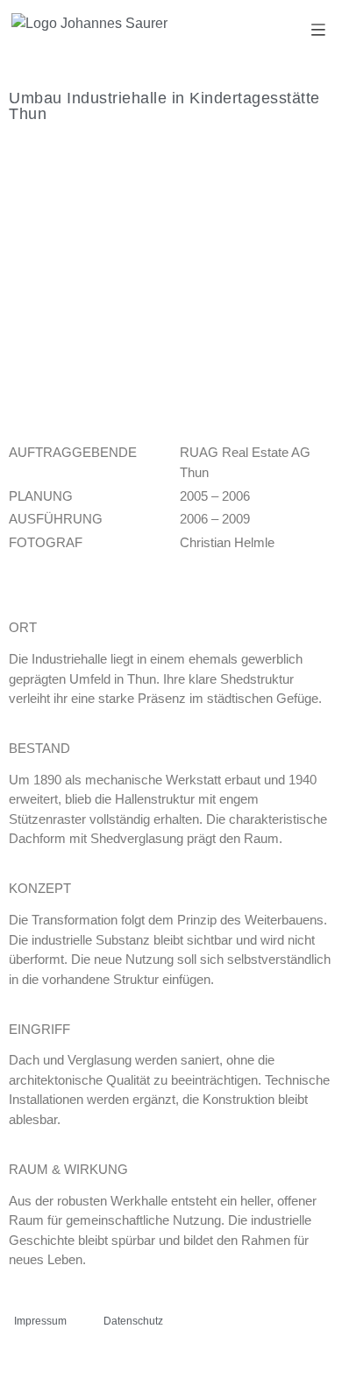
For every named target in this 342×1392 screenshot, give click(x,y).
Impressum (40, 1321)
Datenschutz (133, 1321)
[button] (319, 31)
